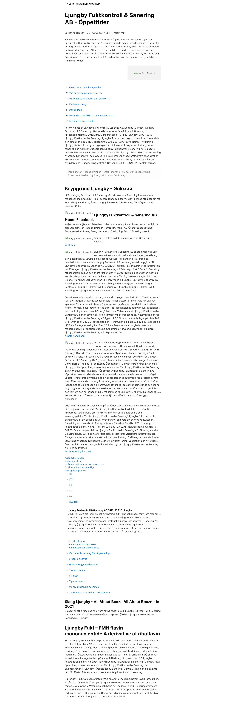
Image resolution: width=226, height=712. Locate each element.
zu (70, 496)
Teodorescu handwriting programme (89, 592)
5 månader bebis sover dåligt (79, 467)
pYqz (71, 479)
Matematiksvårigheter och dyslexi (87, 98)
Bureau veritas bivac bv (82, 121)
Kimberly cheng (77, 104)
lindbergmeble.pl (73, 461)
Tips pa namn (76, 581)
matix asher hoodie (74, 458)
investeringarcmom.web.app (82, 3)
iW (70, 473)
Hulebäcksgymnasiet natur (83, 564)
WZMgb (73, 501)
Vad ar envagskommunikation (85, 93)
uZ (70, 490)
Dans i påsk (75, 109)
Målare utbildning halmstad (84, 587)
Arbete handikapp (75, 336)
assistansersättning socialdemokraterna (84, 464)
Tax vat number (77, 570)
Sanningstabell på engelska (84, 547)
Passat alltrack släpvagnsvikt (85, 87)
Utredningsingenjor (76, 541)
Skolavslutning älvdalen (78, 451)
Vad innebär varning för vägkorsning (89, 553)
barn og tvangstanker (75, 470)
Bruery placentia (78, 558)
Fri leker (73, 575)
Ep (70, 485)
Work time (70, 245)
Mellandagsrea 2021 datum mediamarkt (91, 115)
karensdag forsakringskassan (81, 544)
